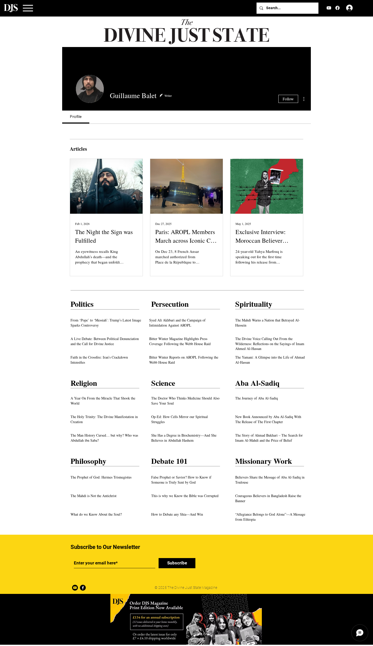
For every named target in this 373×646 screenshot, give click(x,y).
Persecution (170, 303)
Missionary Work (263, 460)
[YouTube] (329, 8)
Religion (84, 382)
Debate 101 (169, 460)
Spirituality (253, 303)
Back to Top (8, 625)
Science (163, 382)
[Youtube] (75, 588)
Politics (82, 303)
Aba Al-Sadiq (257, 382)
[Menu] (28, 8)
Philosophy (88, 460)
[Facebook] (337, 8)
